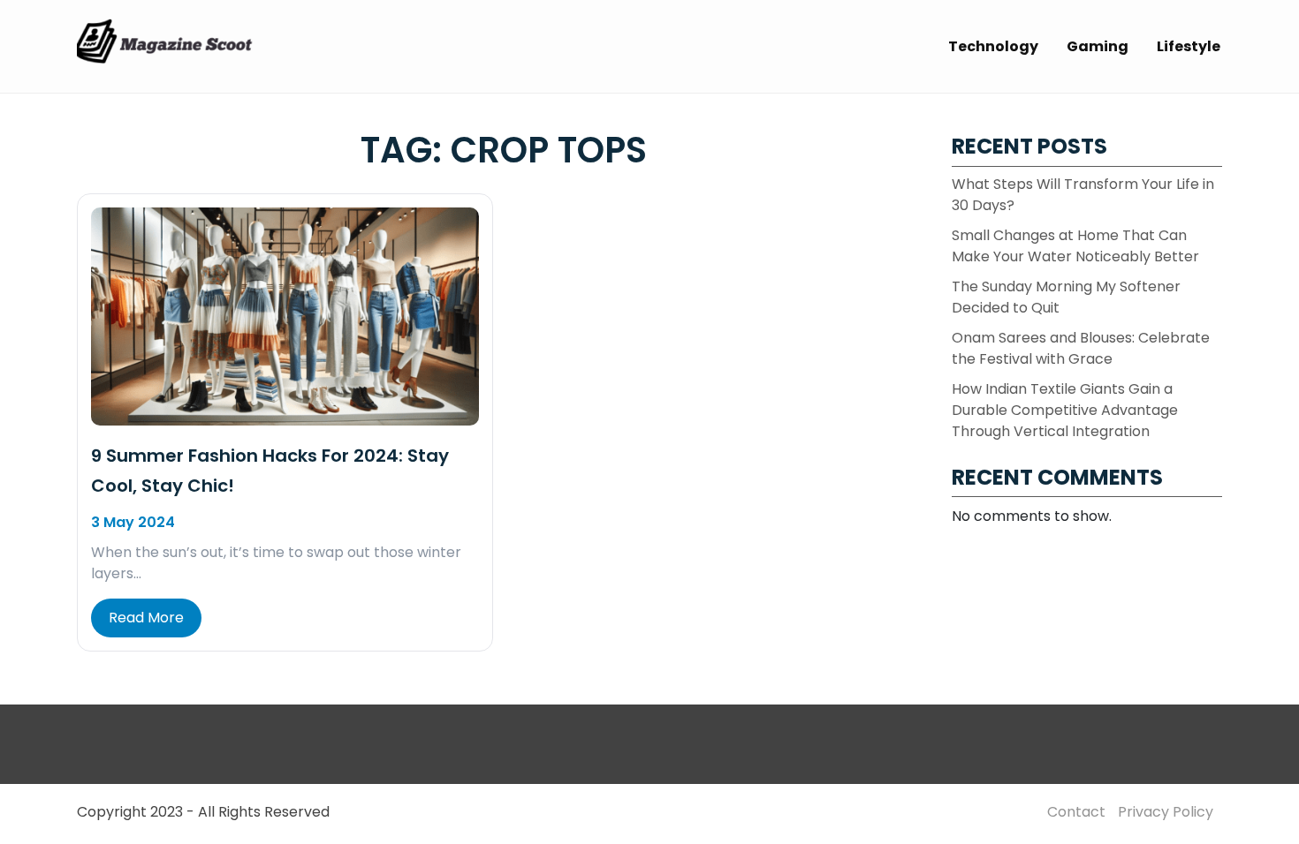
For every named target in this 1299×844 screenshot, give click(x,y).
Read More (146, 617)
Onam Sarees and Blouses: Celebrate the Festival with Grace (1081, 348)
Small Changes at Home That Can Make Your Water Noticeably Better (1075, 246)
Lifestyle (1188, 46)
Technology (993, 46)
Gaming (1097, 46)
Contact (1076, 812)
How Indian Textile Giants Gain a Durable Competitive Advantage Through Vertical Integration (1065, 410)
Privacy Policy (1165, 812)
